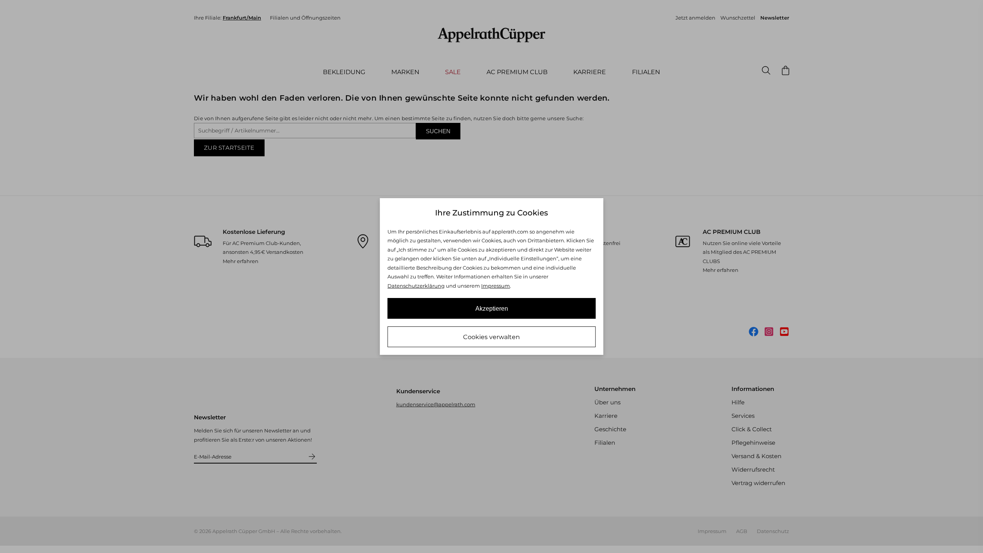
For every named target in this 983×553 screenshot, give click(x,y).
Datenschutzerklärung (416, 286)
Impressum (495, 286)
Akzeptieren (491, 308)
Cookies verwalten (491, 337)
